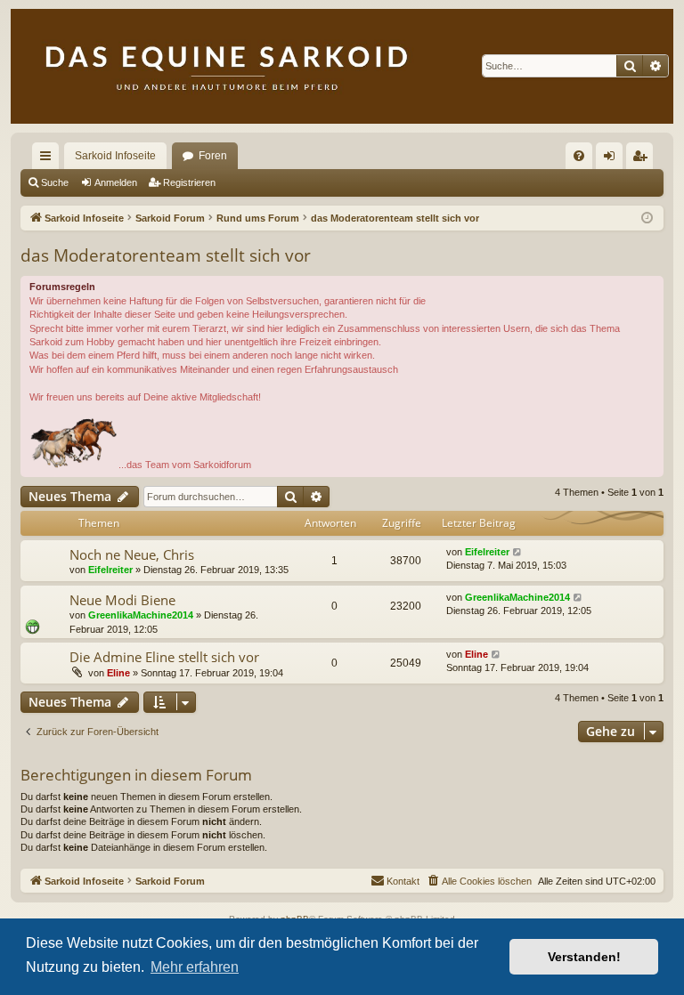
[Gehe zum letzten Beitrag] (518, 552)
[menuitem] (579, 155)
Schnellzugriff (49, 159)
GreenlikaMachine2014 (140, 615)
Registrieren (189, 182)
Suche (55, 182)
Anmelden (115, 182)
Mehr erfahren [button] (195, 967)
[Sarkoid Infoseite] (342, 66)
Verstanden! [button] (584, 957)
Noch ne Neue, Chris (131, 554)
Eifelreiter (110, 569)
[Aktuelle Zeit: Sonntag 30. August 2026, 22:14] (647, 218)
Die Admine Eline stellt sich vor (164, 657)
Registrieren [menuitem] (643, 159)
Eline (118, 672)
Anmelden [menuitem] (613, 159)
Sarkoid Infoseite (115, 156)
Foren (213, 156)
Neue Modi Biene (122, 600)
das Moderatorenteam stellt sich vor (165, 255)
